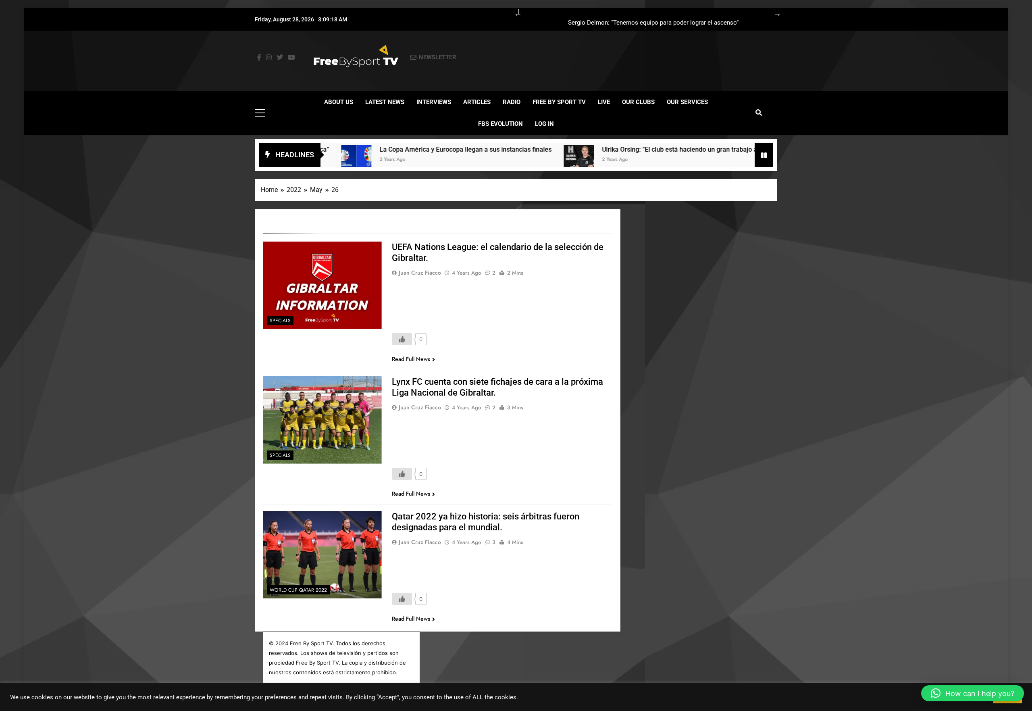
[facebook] (259, 58)
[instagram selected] (269, 58)
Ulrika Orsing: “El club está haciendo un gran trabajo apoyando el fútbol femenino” (688, 149)
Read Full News (411, 359)
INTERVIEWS (433, 102)
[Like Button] (402, 339)
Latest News (384, 102)
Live (604, 102)
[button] (972, 693)
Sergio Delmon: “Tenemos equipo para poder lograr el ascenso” (653, 23)
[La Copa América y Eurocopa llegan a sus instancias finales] (324, 160)
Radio (511, 102)
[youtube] (291, 58)
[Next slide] (773, 12)
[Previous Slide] (514, 12)
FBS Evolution (500, 123)
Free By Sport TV (559, 102)
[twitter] (279, 58)
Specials (280, 320)
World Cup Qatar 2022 (298, 590)
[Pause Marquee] (764, 155)
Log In (544, 123)
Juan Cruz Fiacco (420, 273)
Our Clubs (638, 102)
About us (338, 102)
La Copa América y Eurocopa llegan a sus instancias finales (433, 149)
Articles (477, 102)
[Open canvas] (260, 113)
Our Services (687, 102)
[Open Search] (758, 112)
